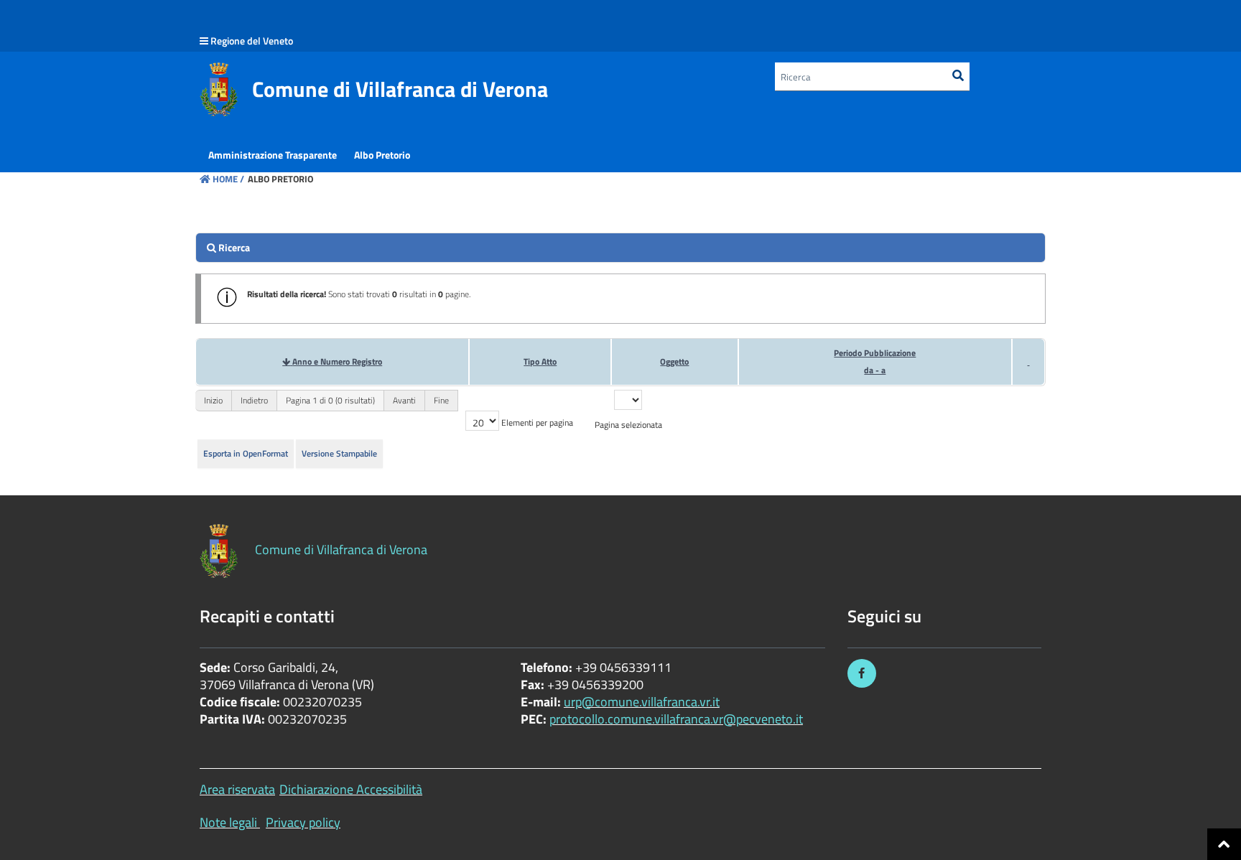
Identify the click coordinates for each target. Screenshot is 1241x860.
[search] (620, 247)
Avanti (404, 400)
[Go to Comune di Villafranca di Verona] (219, 89)
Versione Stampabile (339, 453)
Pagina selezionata (628, 424)
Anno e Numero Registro (337, 361)
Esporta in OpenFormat (245, 453)
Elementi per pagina (537, 422)
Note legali (228, 822)
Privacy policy (303, 822)
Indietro (254, 400)
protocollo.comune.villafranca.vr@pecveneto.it (676, 719)
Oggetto (674, 361)
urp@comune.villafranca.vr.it (642, 701)
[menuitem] (272, 155)
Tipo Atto (540, 361)
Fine (441, 400)
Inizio (213, 400)
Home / (228, 179)
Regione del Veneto (251, 40)
